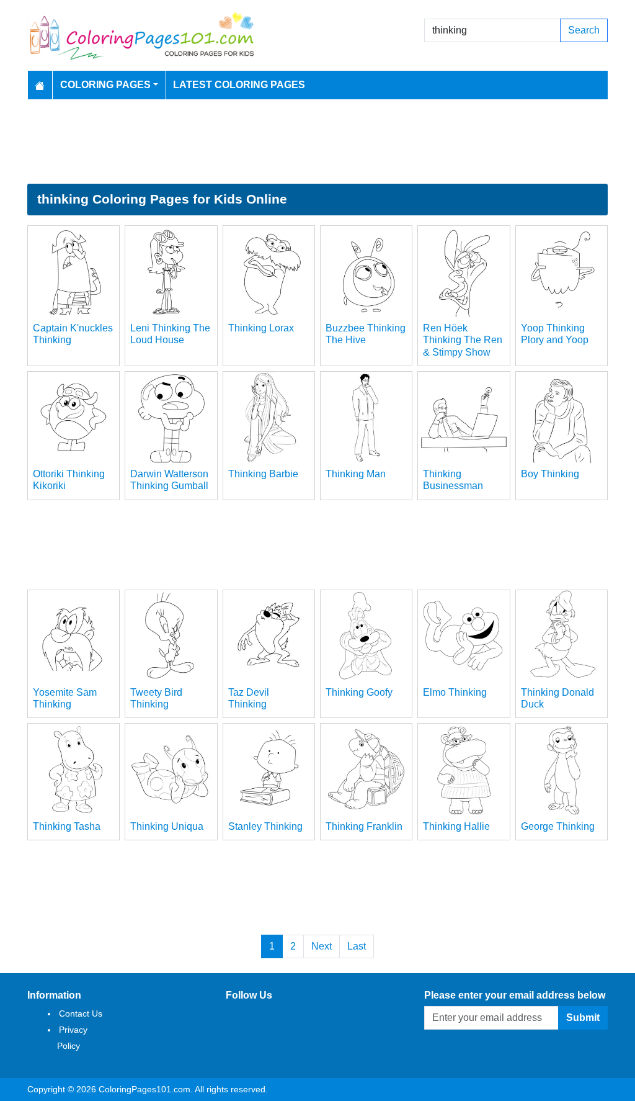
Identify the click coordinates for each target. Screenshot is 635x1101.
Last (356, 946)
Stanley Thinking (265, 826)
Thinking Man (356, 474)
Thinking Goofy (359, 692)
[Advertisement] (317, 141)
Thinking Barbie (263, 474)
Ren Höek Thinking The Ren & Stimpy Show (462, 340)
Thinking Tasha (66, 826)
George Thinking (558, 826)
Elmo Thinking (455, 692)
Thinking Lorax (261, 328)
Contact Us (80, 1013)
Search (584, 30)
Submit (583, 1017)
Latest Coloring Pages (239, 84)
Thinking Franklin (364, 826)
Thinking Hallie (456, 826)
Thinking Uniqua (166, 826)
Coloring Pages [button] (105, 84)
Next (321, 946)
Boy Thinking (550, 474)
